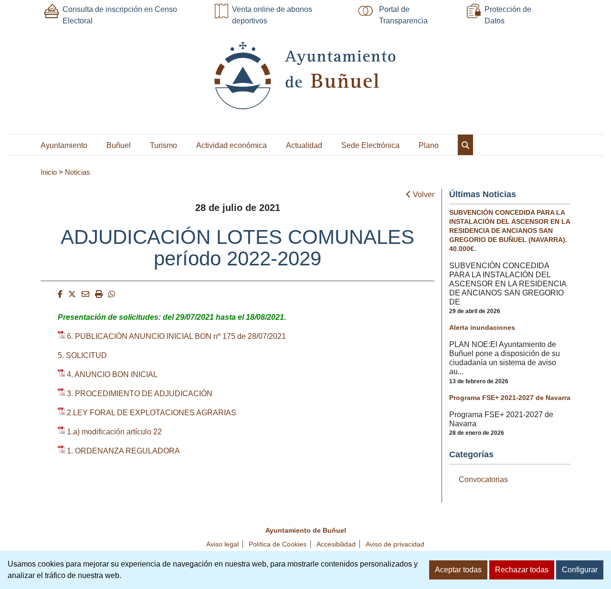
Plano (429, 145)
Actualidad (304, 145)
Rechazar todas (521, 570)
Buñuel (118, 145)
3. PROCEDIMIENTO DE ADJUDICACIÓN (139, 393)
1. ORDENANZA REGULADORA (123, 451)
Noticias (77, 172)
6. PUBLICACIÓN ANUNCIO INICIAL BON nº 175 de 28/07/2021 (176, 336)
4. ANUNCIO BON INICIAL (112, 374)
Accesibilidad (336, 544)
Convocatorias (483, 479)
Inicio (49, 172)
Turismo (163, 145)
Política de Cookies (277, 544)
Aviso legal (222, 544)
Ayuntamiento (64, 145)
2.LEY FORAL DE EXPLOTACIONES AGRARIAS (151, 413)
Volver (422, 194)
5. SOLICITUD (82, 355)
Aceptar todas (458, 570)
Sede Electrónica (370, 145)
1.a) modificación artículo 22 (114, 432)
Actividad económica (231, 145)
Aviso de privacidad (395, 544)
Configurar (580, 570)
